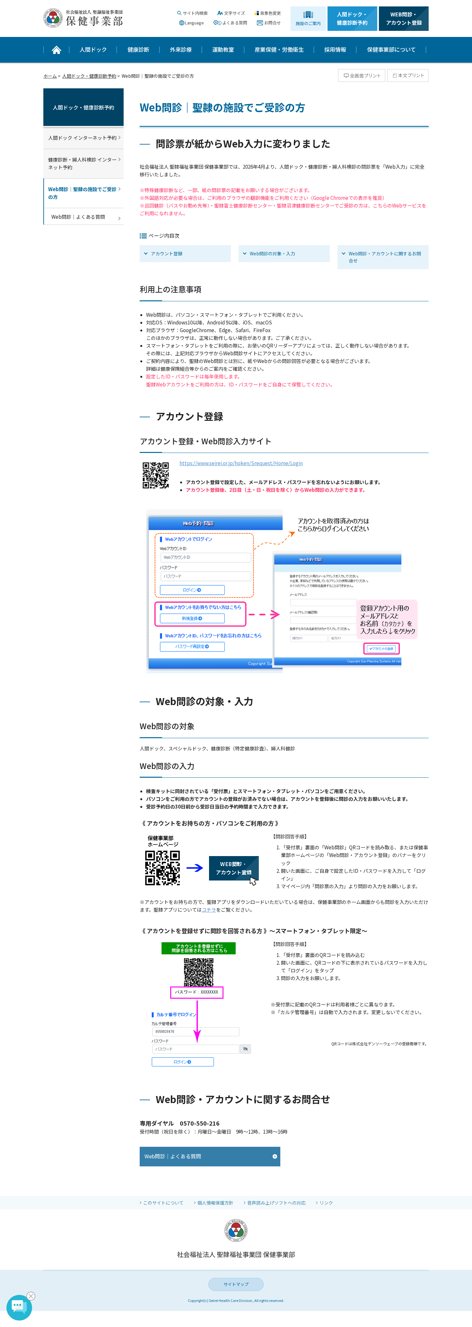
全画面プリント (361, 75)
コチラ (209, 909)
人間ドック (93, 49)
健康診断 (138, 49)
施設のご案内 (308, 23)
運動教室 (223, 49)
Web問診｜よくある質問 (172, 1156)
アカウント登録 (166, 253)
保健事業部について (391, 49)
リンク (326, 1202)
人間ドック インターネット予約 (82, 137)
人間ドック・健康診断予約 (352, 18)
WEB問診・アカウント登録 (404, 18)
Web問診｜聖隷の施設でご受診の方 (82, 193)
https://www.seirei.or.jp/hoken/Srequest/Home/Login (241, 463)
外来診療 (181, 49)
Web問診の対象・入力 (272, 253)
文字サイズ (234, 13)
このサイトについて (163, 1202)
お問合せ (272, 23)
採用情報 (335, 49)
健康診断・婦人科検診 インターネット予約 (82, 163)
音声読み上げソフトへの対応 (276, 1202)
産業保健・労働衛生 (279, 49)
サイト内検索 (195, 13)
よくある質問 (234, 23)
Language (194, 23)
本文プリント (408, 75)
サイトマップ (236, 1284)
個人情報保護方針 (215, 1202)
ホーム (50, 76)
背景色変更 (270, 13)
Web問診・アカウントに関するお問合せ (385, 257)
